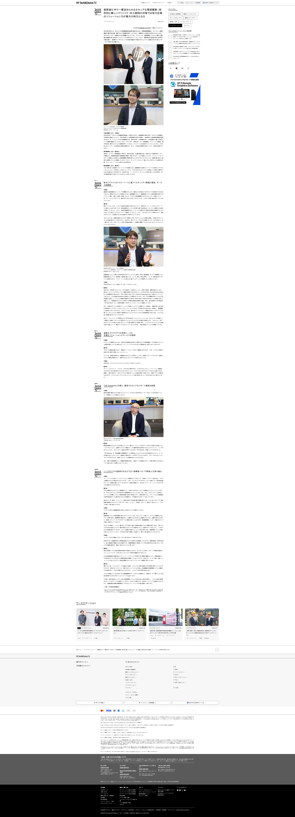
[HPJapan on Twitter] (182, 790)
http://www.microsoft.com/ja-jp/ (185, 747)
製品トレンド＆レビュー (190, 14)
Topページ (78, 649)
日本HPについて (104, 790)
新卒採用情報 (104, 799)
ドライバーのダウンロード (145, 790)
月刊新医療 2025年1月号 (144, 28)
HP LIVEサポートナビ (164, 767)
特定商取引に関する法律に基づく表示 (157, 781)
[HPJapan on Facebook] (180, 790)
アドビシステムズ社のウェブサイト (132, 751)
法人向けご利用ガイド (184, 759)
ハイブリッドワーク (185, 21)
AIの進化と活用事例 (175, 14)
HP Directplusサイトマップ (139, 781)
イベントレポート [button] (171, 635)
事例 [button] (96, 638)
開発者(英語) (161, 795)
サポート (141, 787)
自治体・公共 (173, 21)
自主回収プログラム (105, 810)
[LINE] (177, 790)
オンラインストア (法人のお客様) (128, 792)
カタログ (122, 804)
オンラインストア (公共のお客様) (128, 794)
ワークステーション (110, 21)
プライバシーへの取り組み (127, 810)
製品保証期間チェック (144, 794)
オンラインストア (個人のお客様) (128, 790)
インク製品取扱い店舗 (125, 802)
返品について (114, 781)
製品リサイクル (115, 810)
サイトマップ (171, 810)
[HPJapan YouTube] (185, 790)
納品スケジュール (105, 781)
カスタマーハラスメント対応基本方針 (145, 810)
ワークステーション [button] (88, 638)
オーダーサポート (111, 772)
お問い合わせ (104, 792)
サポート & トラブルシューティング (147, 792)
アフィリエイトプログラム (125, 781)
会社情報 (103, 787)
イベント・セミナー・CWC (107, 801)
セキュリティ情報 (143, 795)
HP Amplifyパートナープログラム (166, 793)
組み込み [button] (207, 638)
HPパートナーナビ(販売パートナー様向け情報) (166, 790)
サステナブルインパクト (106, 803)
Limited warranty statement (182, 810)
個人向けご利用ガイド (172, 759)
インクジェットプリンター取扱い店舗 (128, 800)
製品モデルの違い (170, 761)
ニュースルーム (104, 794)
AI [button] (152, 635)
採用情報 (103, 797)
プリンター (187, 25)
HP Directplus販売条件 (173, 781)
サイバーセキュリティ (176, 18)
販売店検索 (122, 795)
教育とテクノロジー (190, 18)
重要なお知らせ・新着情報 (107, 795)
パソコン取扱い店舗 (124, 797)
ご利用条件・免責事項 (160, 810)
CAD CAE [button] (154, 638)
